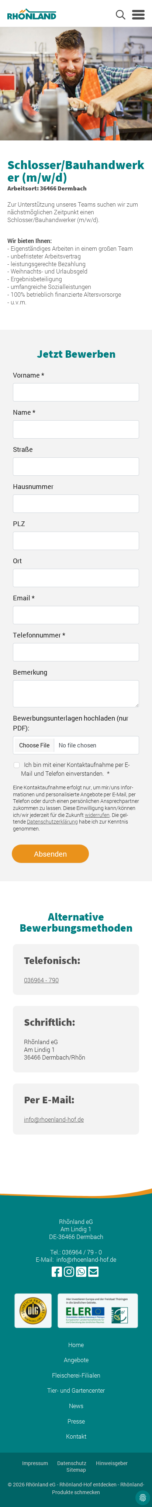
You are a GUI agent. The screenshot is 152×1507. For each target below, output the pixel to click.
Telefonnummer (39, 635)
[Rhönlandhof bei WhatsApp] (81, 1272)
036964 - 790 (41, 980)
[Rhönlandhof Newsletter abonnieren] (93, 1272)
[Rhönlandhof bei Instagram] (69, 1272)
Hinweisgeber (112, 1463)
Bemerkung (30, 672)
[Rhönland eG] (31, 13)
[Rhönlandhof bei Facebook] (57, 1272)
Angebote (76, 1360)
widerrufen (97, 814)
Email (24, 597)
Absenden (50, 853)
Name (24, 412)
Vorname (28, 375)
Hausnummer (33, 486)
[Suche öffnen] (120, 15)
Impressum (35, 1463)
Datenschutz (71, 1463)
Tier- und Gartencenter (76, 1390)
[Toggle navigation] (138, 15)
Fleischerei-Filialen (76, 1375)
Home (76, 1345)
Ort (17, 560)
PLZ (19, 523)
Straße (23, 449)
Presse (76, 1421)
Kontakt (76, 1436)
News (76, 1406)
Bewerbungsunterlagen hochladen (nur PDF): (70, 723)
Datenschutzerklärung (52, 821)
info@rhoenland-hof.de (54, 1119)
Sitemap (76, 1470)
